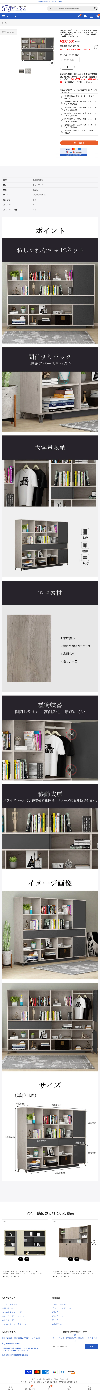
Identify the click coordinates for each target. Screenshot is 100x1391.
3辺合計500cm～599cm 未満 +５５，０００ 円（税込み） (80, 126)
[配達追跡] (85, 16)
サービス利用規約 (59, 1304)
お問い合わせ (8, 1308)
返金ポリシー (58, 1316)
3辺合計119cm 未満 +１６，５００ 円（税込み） (79, 97)
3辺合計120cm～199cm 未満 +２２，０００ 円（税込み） (80, 102)
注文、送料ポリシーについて (14, 1316)
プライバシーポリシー (61, 1308)
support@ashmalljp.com (17, 1354)
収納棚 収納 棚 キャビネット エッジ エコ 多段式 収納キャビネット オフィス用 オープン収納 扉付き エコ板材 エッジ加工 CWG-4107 (24, 1273)
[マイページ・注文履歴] (91, 16)
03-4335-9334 (13, 1343)
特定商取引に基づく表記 (12, 1312)
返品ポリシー (58, 1312)
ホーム (4, 23)
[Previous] (22, 48)
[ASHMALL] (14, 8)
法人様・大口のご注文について (15, 1324)
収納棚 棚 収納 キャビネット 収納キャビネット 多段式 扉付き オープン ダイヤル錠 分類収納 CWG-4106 (74, 1273)
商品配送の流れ (58, 1324)
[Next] (52, 48)
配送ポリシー (58, 1320)
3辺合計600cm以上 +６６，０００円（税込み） (79, 131)
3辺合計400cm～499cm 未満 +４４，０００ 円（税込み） (80, 120)
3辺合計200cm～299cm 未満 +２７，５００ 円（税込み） (80, 108)
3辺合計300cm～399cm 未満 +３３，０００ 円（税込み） (80, 114)
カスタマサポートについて (13, 1320)
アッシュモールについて (12, 1304)
